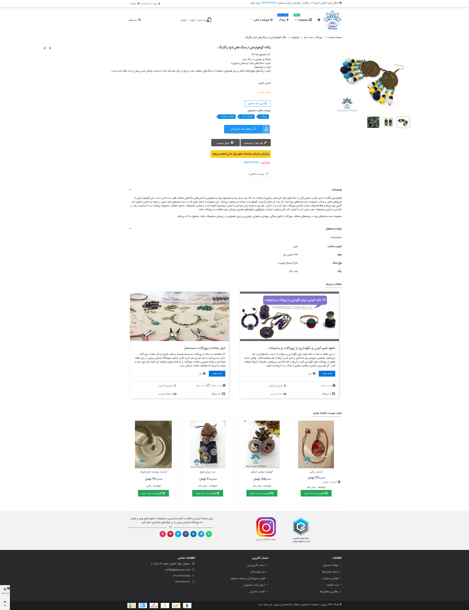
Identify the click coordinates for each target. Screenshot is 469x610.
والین (149, 486)
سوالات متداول (330, 565)
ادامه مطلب (327, 373)
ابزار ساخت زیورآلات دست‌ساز (204, 348)
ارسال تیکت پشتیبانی (254, 585)
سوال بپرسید (223, 143)
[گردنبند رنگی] (316, 444)
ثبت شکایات (332, 585)
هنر (310, 374)
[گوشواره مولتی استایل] (261, 444)
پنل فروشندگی (258, 572)
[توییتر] (178, 534)
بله (288, 3)
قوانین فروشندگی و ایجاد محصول (247, 578)
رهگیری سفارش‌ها (329, 591)
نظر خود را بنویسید (254, 143)
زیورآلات (264, 116)
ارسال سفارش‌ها (330, 572)
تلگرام (305, 3)
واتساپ (296, 3)
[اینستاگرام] (163, 534)
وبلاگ (283, 18)
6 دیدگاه (326, 394)
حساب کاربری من (256, 565)
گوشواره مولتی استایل (262, 472)
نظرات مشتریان (257, 591)
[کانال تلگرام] (201, 534)
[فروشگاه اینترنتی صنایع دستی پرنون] (332, 20)
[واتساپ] (209, 534)
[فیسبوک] (186, 534)
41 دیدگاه (216, 394)
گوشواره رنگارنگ (227, 116)
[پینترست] (170, 534)
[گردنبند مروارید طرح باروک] (153, 444)
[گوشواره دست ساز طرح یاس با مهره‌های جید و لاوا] (50, 48)
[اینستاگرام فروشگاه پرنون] (264, 529)
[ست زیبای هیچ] (207, 444)
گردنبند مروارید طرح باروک (153, 472)
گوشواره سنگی (247, 116)
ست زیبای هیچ (207, 472)
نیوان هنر (312, 487)
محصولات (301, 18)
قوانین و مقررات (330, 578)
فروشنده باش (261, 20)
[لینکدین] (193, 534)
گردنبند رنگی (316, 472)
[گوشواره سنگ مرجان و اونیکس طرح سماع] (44, 48)
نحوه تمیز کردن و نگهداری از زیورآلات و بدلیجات (301, 348)
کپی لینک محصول (257, 103)
